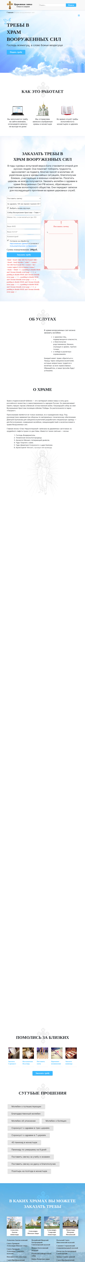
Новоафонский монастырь (17, 1257)
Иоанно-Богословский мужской (40, 1249)
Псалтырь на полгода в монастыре (29, 1171)
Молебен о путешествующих (26, 1106)
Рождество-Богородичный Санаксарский (66, 1252)
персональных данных (19, 243)
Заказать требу (43, 1073)
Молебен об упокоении (24, 1121)
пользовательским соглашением (23, 246)
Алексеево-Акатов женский (17, 1240)
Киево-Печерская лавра (41, 1259)
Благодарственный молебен (26, 1113)
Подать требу (16, 52)
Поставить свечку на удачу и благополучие (34, 1164)
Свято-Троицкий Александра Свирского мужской (15, 1251)
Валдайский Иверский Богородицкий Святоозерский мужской (41, 1242)
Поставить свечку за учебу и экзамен (31, 1157)
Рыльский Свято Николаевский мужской (65, 1241)
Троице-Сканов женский (65, 1257)
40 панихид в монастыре (24, 1142)
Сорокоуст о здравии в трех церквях (31, 1128)
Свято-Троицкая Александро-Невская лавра (17, 1244)
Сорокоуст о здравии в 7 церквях (29, 1135)
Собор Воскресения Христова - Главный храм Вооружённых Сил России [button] (24, 212)
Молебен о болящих (56, 1121)
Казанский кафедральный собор (41, 1255)
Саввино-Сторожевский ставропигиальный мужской (67, 1247)
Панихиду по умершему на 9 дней (29, 1149)
